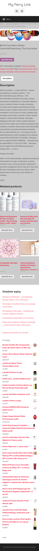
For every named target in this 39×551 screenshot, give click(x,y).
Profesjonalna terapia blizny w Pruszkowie (17, 318)
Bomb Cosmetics (29, 66)
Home (2, 24)
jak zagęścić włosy (25, 69)
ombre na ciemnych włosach (25, 72)
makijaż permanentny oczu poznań (15, 333)
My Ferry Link (19, 4)
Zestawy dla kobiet (12, 24)
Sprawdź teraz (7, 60)
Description (7, 78)
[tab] (7, 78)
